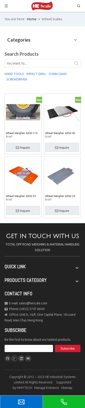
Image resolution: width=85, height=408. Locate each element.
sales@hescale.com (32, 303)
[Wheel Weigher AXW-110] (23, 111)
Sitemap (66, 388)
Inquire (25, 147)
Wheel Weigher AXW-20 (60, 196)
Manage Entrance (47, 388)
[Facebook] (7, 358)
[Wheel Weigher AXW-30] (23, 174)
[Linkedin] (21, 358)
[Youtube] (28, 358)
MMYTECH (24, 388)
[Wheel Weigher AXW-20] (62, 174)
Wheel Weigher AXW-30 (21, 196)
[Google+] (14, 358)
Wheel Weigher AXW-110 (22, 133)
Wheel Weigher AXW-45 (60, 133)
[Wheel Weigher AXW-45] (62, 111)
